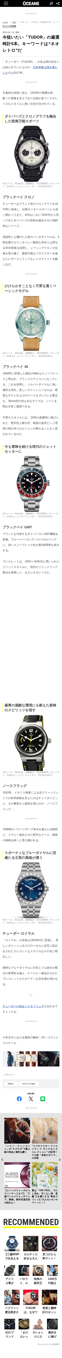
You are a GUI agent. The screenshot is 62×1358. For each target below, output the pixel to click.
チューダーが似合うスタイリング (23, 1006)
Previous (2, 1159)
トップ (5, 22)
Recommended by (44, 1344)
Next (60, 1159)
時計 (14, 22)
